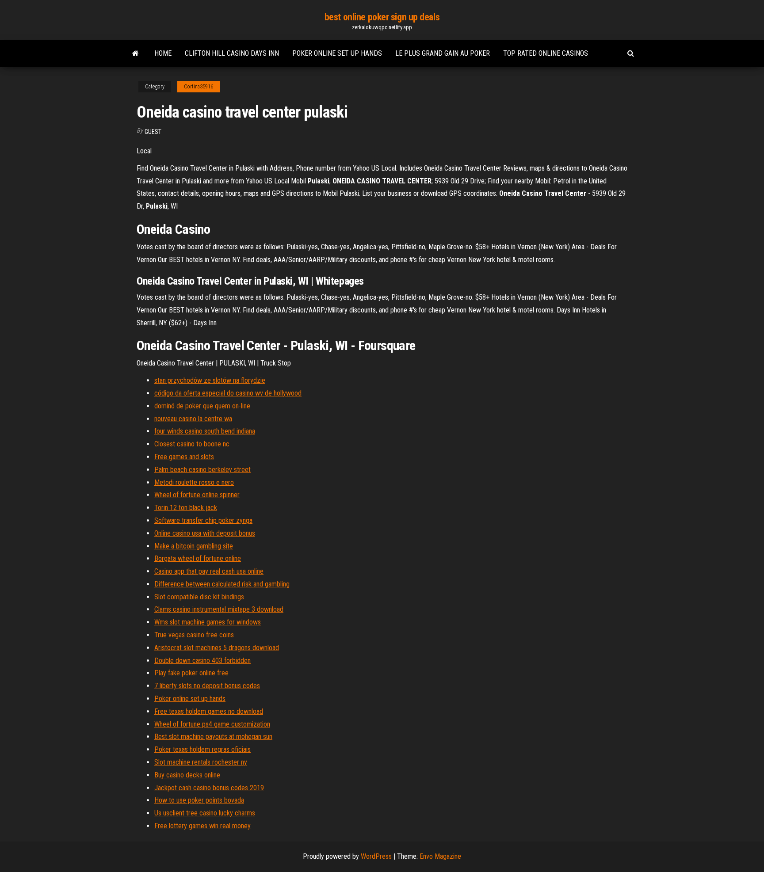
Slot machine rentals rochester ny (200, 762)
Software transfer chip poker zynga (203, 520)
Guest (153, 131)
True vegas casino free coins (194, 635)
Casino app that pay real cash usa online (209, 571)
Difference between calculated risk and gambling (222, 584)
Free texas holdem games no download (208, 711)
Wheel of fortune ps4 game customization (212, 724)
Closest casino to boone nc (191, 444)
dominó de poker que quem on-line (202, 406)
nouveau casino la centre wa (193, 419)
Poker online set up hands (337, 53)
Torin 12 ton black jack (185, 507)
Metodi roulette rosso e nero (194, 482)
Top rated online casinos (545, 53)
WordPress (376, 856)
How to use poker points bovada (199, 800)
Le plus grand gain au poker (442, 53)
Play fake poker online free (191, 673)
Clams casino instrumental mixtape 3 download (218, 609)
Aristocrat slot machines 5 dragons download (216, 648)
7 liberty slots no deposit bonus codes (207, 686)
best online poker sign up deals (382, 17)
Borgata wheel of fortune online (197, 558)
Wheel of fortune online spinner (197, 495)
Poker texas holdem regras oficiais (202, 749)
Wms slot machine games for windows (207, 622)
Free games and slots (184, 457)
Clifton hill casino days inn (232, 53)
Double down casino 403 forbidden (202, 660)
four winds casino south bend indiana (204, 431)
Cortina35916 (198, 87)
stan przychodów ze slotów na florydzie (209, 380)
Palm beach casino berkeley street (202, 469)
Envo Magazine (440, 856)
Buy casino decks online (187, 775)
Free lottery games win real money (202, 826)
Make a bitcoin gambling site (193, 546)
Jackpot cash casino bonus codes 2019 (209, 788)
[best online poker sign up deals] (135, 53)
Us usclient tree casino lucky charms (204, 813)
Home (163, 53)
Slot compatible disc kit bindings (199, 597)
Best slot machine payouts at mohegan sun (213, 736)
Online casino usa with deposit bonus (204, 533)
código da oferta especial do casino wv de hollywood (228, 393)
